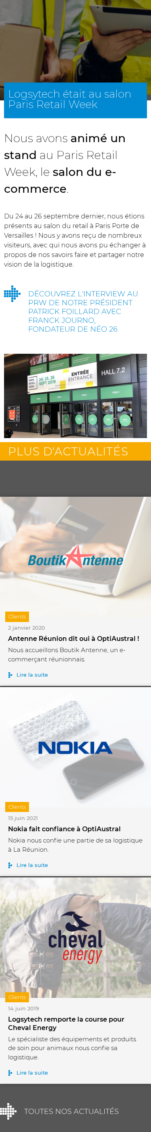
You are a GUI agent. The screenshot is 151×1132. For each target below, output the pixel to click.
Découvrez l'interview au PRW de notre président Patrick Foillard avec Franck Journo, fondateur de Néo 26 (83, 312)
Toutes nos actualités (71, 1111)
